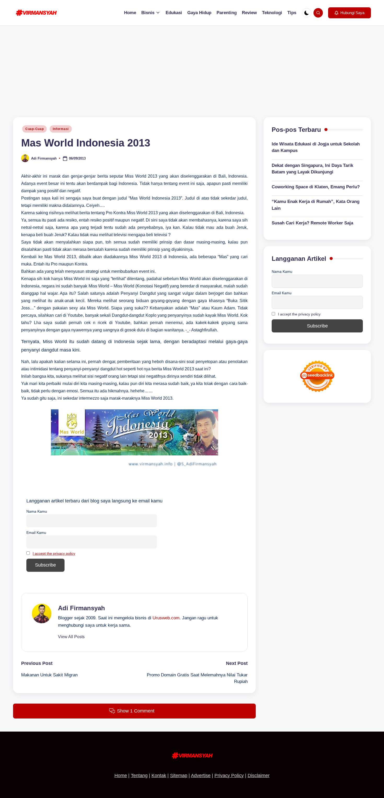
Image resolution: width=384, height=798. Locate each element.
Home (120, 775)
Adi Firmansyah (81, 608)
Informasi (60, 129)
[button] (349, 12)
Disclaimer (259, 775)
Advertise (201, 775)
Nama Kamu (36, 511)
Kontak (159, 775)
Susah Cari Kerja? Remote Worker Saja (312, 222)
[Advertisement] (192, 64)
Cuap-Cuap (34, 129)
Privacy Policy (229, 775)
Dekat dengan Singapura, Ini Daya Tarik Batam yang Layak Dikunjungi (312, 169)
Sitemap (178, 775)
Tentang (139, 775)
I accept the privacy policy (54, 553)
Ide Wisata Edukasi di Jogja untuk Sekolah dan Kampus (316, 147)
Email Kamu (36, 532)
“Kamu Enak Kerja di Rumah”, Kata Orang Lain (315, 205)
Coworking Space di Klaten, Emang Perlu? (316, 186)
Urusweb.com (166, 617)
